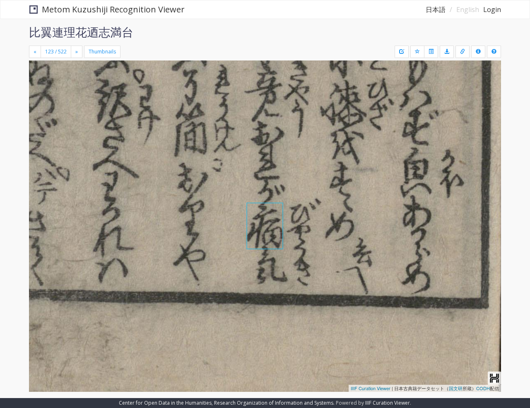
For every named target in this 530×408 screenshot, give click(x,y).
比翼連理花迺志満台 (81, 32)
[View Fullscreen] (38, 95)
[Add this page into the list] (417, 52)
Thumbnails (102, 51)
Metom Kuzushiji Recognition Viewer (113, 9)
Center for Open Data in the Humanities (165, 402)
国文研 (456, 388)
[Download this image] (447, 52)
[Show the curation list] (431, 52)
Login (492, 9)
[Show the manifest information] (478, 52)
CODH (483, 388)
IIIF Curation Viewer (370, 388)
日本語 (436, 9)
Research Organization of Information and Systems (273, 402)
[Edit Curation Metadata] (402, 52)
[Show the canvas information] (462, 52)
